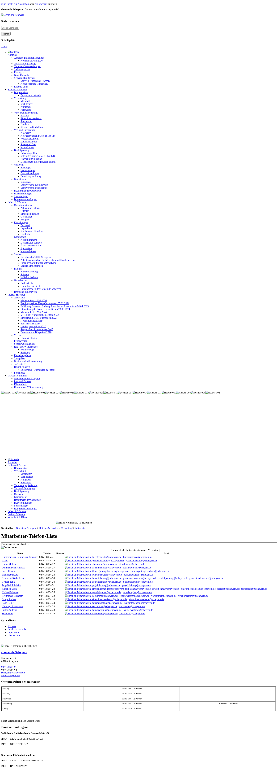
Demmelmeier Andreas (13, 567)
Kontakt (12, 626)
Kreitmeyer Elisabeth (12, 595)
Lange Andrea (9, 599)
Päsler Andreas (9, 610)
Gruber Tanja (8, 581)
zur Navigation (21, 4)
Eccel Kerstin (8, 571)
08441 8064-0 (8, 666)
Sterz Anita (7, 613)
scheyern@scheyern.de (13, 672)
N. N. (5, 560)
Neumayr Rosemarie (12, 606)
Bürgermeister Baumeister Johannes (20, 557)
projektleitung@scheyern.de (136, 585)
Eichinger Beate (10, 574)
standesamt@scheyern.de (132, 564)
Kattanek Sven (9, 588)
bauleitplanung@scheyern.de (138, 581)
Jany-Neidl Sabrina (11, 585)
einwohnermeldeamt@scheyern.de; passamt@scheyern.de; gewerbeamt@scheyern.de (224, 588)
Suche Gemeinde (10, 21)
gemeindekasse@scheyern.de (138, 574)
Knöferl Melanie (10, 592)
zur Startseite (41, 4)
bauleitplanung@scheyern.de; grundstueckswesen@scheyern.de (191, 578)
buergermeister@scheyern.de (138, 557)
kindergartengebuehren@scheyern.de (150, 571)
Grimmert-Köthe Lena (13, 578)
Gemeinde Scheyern (14, 652)
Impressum (13, 632)
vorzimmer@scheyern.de (132, 606)
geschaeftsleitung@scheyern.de (141, 560)
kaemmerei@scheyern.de (132, 613)
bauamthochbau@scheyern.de (139, 603)
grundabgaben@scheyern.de (137, 592)
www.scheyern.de (10, 675)
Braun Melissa (9, 564)
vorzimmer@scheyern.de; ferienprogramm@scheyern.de (179, 595)
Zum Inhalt (7, 4)
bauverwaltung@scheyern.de (138, 610)
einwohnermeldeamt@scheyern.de (146, 599)
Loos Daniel (8, 603)
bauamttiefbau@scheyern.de (137, 567)
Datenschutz (14, 635)
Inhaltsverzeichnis (17, 629)
